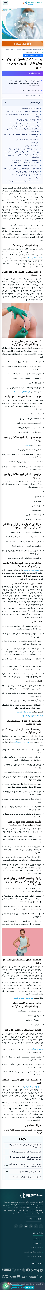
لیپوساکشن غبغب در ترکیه (23, 998)
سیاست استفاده (36, 1247)
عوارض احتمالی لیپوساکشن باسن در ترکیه (24, 125)
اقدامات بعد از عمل (31, 145)
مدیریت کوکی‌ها (17, 1287)
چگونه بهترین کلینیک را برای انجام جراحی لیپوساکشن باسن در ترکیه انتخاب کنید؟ (25, 161)
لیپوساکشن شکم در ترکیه (21, 391)
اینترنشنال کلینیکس (31, 1086)
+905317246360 (35, 1218)
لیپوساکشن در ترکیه (31, 570)
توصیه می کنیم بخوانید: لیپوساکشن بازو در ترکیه (22, 180)
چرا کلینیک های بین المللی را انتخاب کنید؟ (24, 174)
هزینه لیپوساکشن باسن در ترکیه (27, 171)
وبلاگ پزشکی (37, 1243)
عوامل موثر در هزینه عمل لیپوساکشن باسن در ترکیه (21, 168)
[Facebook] (41, 1226)
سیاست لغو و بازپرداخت (34, 1256)
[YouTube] (26, 1226)
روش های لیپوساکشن (21, 742)
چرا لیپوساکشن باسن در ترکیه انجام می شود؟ (23, 111)
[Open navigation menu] (5, 3)
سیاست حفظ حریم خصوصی (33, 1252)
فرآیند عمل (34, 142)
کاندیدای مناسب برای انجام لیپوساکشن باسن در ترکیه (22, 115)
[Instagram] (21, 1226)
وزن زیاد (27, 445)
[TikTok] (16, 1226)
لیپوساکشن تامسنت (24, 712)
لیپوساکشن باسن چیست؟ (30, 108)
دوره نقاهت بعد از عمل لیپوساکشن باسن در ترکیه (21, 151)
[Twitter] (36, 1226)
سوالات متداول (34, 177)
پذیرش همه (29, 1287)
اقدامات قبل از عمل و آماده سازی (27, 139)
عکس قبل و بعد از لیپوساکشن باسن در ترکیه (23, 148)
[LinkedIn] (31, 1226)
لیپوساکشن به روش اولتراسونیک (31, 715)
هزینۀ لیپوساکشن (36, 1049)
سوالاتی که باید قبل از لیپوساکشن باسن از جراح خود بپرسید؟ (22, 130)
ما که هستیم (37, 1239)
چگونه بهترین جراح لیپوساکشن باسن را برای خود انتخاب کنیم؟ (22, 156)
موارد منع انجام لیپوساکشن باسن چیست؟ (24, 122)
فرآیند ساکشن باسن (35, 257)
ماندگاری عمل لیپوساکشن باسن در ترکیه (25, 165)
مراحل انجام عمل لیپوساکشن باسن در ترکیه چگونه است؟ (21, 135)
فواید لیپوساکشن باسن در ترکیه (28, 119)
